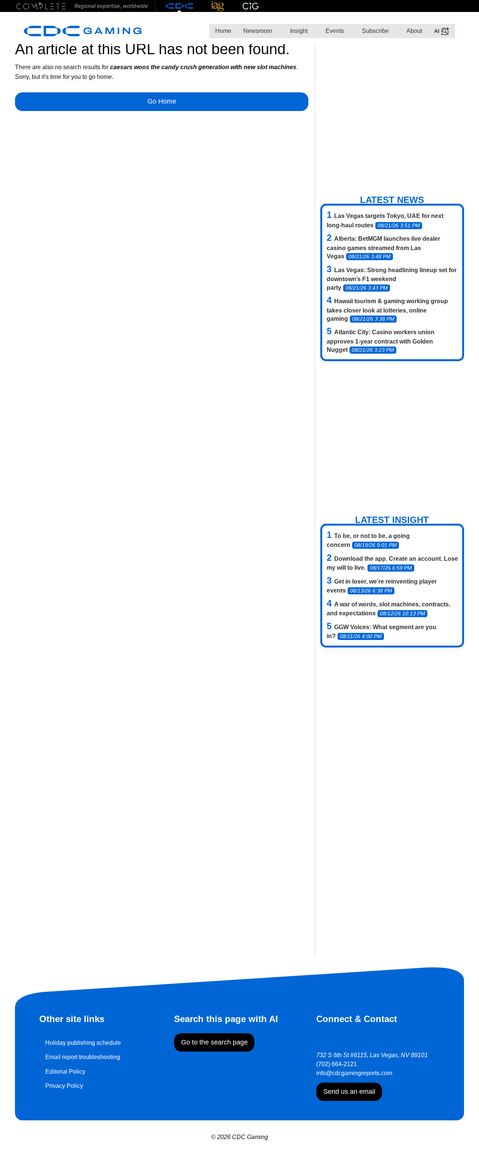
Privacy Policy (64, 1086)
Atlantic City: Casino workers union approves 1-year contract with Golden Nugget (380, 341)
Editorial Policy (65, 1071)
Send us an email (349, 1091)
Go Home (161, 101)
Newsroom (257, 31)
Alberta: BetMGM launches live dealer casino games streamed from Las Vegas (383, 247)
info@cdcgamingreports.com (354, 1073)
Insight (298, 31)
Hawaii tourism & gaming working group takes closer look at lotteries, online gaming (387, 310)
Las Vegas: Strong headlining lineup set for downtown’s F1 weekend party (392, 279)
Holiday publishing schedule (83, 1043)
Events (334, 31)
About (413, 31)
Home (223, 31)
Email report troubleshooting (82, 1057)
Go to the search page (214, 1042)
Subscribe (374, 31)
